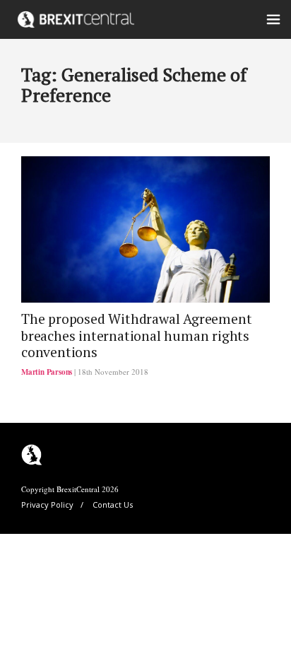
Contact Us (113, 504)
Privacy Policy (47, 504)
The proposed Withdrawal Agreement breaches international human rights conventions (136, 335)
